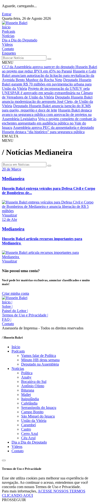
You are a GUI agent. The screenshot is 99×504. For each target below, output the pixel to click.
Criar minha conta (15, 293)
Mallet (26, 395)
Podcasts (8, 31)
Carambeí (28, 425)
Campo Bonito (32, 412)
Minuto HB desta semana (40, 360)
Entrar (6, 14)
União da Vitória (33, 421)
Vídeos (7, 44)
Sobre (7, 306)
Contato (8, 49)
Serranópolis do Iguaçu (38, 408)
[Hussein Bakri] (14, 23)
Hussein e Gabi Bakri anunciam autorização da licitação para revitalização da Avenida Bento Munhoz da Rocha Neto (49, 75)
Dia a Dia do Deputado (19, 40)
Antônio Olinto (32, 386)
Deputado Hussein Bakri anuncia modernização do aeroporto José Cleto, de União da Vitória (47, 101)
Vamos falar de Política (38, 355)
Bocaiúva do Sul (33, 382)
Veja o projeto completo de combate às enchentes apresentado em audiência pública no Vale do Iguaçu (49, 123)
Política (26, 373)
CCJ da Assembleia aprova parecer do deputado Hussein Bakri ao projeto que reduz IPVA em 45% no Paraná (49, 69)
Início (6, 27)
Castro (26, 429)
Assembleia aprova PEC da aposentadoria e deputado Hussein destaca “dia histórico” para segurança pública (48, 129)
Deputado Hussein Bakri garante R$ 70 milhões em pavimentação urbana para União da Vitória (47, 84)
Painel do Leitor (15, 311)
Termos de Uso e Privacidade (25, 315)
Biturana (27, 390)
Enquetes (9, 53)
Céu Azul (28, 438)
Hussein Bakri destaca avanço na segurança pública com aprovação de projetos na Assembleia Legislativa (47, 114)
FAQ (6, 319)
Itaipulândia (30, 399)
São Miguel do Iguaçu (38, 416)
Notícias (8, 36)
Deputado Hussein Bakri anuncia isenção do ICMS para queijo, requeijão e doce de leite (46, 108)
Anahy (26, 377)
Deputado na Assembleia (40, 364)
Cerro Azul (29, 434)
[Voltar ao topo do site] (4, 460)
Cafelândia (29, 403)
